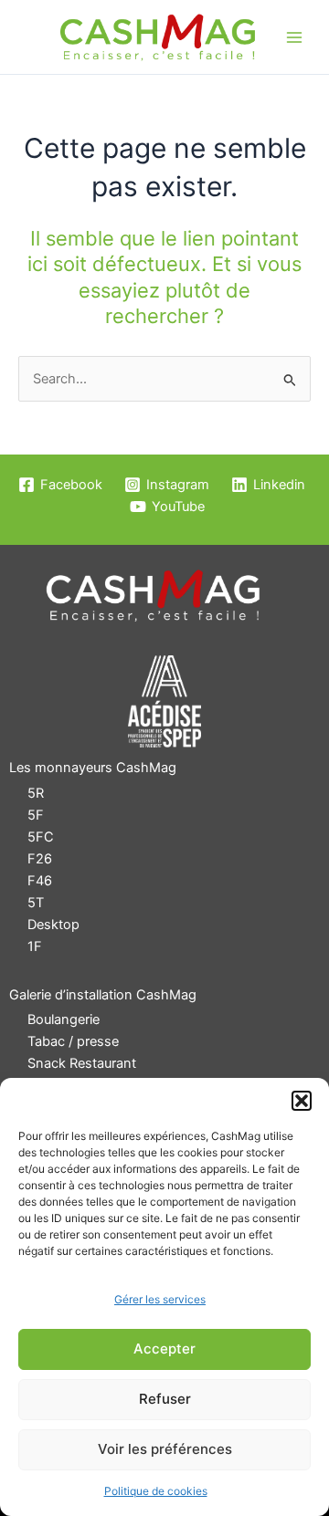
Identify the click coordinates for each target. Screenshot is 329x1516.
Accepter (164, 1348)
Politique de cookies (155, 1491)
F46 (39, 881)
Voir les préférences (165, 1449)
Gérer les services (160, 1299)
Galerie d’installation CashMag (102, 995)
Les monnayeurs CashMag (92, 767)
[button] (301, 1101)
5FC (40, 837)
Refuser (165, 1398)
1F (34, 946)
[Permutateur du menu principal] (294, 37)
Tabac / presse (73, 1041)
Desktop (53, 924)
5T (35, 902)
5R (35, 793)
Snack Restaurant (81, 1063)
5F (35, 815)
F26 (39, 859)
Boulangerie (63, 1019)
